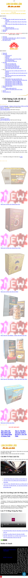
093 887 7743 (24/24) (7, 549)
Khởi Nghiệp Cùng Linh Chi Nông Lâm (13, 78)
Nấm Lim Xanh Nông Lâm (10, 64)
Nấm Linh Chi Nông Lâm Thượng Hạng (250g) (11, 248)
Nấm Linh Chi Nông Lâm (10, 63)
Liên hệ (4, 90)
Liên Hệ (4, 31)
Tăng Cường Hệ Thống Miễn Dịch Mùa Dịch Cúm (15, 24)
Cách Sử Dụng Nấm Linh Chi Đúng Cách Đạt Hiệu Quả (15, 478)
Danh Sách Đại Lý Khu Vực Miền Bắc (13, 81)
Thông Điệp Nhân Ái (9, 27)
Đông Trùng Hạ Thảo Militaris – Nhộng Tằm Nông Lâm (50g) (14, 335)
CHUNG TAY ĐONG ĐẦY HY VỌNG (13, 89)
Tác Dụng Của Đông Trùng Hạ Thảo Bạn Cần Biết (13, 534)
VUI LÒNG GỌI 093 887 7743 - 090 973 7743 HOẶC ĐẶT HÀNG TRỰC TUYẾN (14, 38)
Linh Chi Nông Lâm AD (5, 109)
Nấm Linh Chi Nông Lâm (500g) (7, 422)
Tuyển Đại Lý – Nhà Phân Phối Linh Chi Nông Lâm (16, 80)
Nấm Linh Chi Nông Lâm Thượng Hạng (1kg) (10, 204)
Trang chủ (5, 53)
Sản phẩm (5, 62)
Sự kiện (4, 87)
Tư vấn (4, 25)
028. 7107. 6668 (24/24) (10, 33)
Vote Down (6, 108)
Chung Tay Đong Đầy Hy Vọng (12, 28)
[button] (3, 16)
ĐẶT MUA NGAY (7, 40)
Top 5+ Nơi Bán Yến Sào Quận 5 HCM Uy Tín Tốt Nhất (21, 433)
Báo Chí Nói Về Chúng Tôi (11, 61)
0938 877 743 (19, 33)
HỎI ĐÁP (5, 36)
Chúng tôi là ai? (8, 55)
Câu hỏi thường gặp (7, 91)
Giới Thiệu (5, 54)
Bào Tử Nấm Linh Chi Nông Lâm (12, 66)
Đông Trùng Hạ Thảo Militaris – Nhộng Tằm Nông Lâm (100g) (14, 379)
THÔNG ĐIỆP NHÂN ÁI (10, 88)
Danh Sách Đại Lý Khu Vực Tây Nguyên (14, 84)
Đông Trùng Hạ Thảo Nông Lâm (12, 67)
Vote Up (2, 108)
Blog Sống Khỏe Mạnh (7, 86)
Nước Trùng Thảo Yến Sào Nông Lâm (13, 68)
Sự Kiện (4, 26)
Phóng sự (7, 57)
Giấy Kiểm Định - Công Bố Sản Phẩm (13, 59)
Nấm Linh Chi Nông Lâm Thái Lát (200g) (9, 291)
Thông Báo (7, 56)
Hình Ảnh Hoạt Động (9, 60)
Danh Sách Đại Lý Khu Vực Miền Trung (13, 83)
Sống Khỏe (5, 30)
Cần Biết (4, 18)
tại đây (21, 156)
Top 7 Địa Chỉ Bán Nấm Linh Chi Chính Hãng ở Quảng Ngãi (6, 433)
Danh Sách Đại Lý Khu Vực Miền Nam (13, 82)
